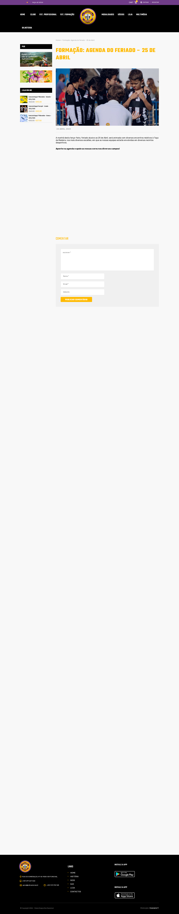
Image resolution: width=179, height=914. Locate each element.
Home (72, 873)
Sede (72, 880)
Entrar (146, 2)
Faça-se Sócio (37, 2)
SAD (72, 884)
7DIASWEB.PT (154, 908)
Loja (72, 888)
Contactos (75, 892)
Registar (155, 2)
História (74, 876)
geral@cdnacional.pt (30, 885)
